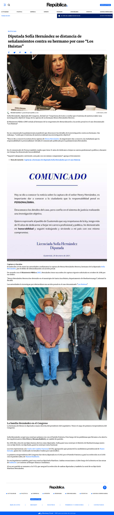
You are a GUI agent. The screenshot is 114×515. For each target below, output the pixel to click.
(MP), (39, 273)
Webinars (58, 493)
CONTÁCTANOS (99, 505)
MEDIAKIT (33, 505)
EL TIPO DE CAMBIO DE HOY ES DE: (71, 15)
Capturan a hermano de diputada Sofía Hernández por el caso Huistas (52, 160)
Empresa (36, 493)
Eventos (84, 493)
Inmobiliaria (71, 493)
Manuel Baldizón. (33, 457)
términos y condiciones (74, 505)
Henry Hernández (52, 139)
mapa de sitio (15, 505)
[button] (9, 53)
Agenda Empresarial (100, 493)
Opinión (47, 493)
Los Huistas (82, 284)
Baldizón (12, 462)
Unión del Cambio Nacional (38, 449)
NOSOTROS (51, 505)
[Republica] (57, 5)
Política (24, 493)
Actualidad (12, 493)
